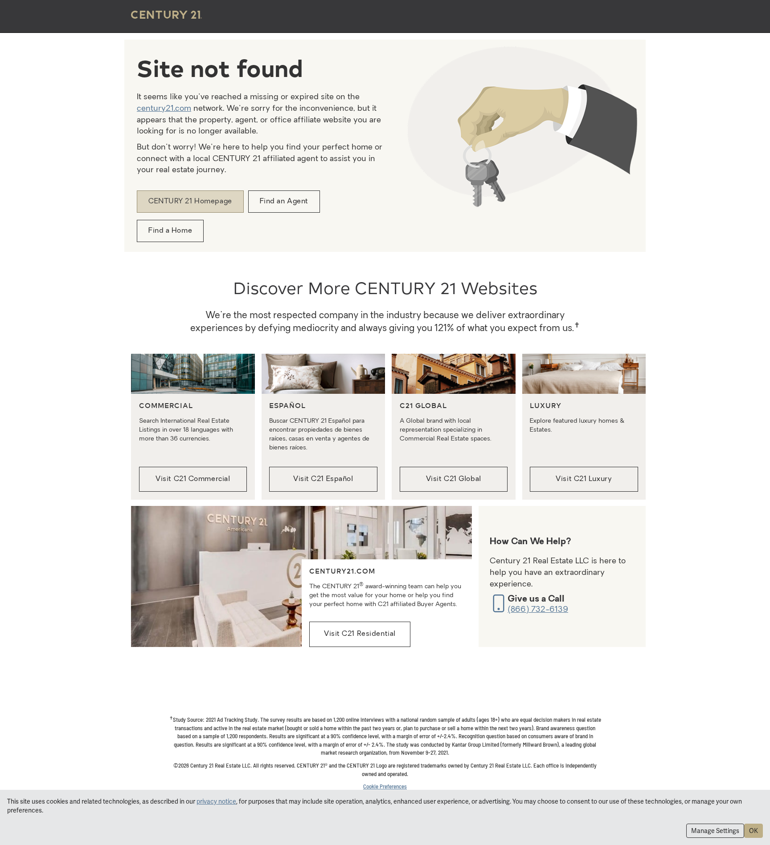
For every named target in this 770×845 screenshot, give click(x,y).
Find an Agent (284, 201)
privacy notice (216, 801)
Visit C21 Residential (360, 634)
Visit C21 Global (453, 479)
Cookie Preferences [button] (385, 786)
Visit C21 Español (323, 479)
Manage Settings (715, 831)
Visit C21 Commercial (193, 479)
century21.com (164, 109)
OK (753, 831)
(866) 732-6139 (538, 610)
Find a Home (170, 230)
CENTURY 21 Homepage (190, 201)
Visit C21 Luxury (584, 479)
